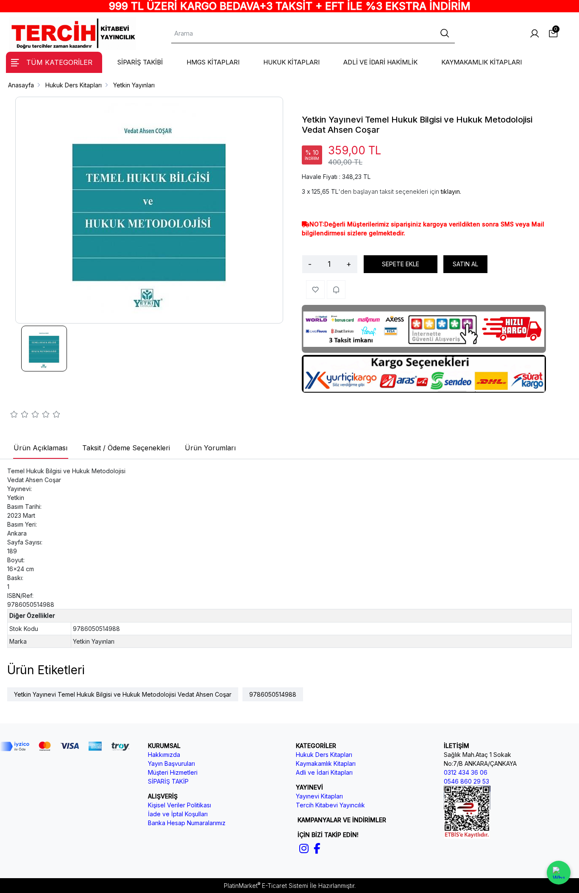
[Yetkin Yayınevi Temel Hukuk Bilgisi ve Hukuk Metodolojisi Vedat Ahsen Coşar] (149, 210)
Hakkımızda (164, 754)
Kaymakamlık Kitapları (326, 763)
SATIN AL (465, 264)
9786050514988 (272, 694)
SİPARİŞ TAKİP (168, 781)
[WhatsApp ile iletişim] (559, 873)
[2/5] (19, 415)
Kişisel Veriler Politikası (179, 805)
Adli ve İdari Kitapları (324, 772)
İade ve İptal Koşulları (178, 814)
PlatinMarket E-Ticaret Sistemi (266, 885)
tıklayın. (451, 191)
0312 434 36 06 (465, 772)
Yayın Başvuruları (171, 763)
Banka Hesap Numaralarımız (186, 822)
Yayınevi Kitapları (319, 796)
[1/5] (14, 415)
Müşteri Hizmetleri (173, 772)
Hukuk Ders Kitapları (324, 754)
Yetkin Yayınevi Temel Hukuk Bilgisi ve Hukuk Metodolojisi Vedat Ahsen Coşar (122, 694)
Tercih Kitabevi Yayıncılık (330, 805)
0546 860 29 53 (466, 781)
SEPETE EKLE (400, 264)
